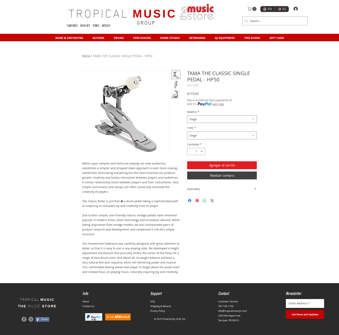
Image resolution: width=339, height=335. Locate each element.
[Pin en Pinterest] (197, 200)
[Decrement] (190, 151)
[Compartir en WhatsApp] (204, 200)
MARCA (193, 112)
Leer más (218, 104)
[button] (252, 9)
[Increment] (202, 151)
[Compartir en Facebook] (189, 200)
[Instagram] (30, 319)
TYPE (191, 128)
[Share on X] (212, 200)
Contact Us (88, 306)
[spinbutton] (196, 151)
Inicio (86, 56)
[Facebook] (24, 319)
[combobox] (222, 119)
